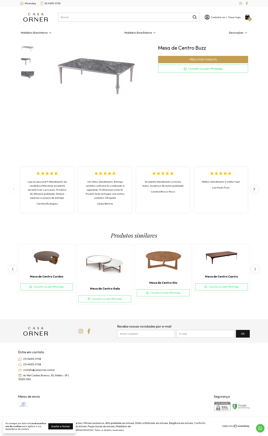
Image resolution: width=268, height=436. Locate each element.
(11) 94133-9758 (52, 3)
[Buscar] (194, 17)
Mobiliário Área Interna (34, 32)
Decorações (236, 32)
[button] (203, 69)
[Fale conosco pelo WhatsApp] (260, 428)
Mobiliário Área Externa (138, 32)
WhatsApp (30, 3)
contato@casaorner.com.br (39, 370)
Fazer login (234, 17)
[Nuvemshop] (236, 426)
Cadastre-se (218, 17)
